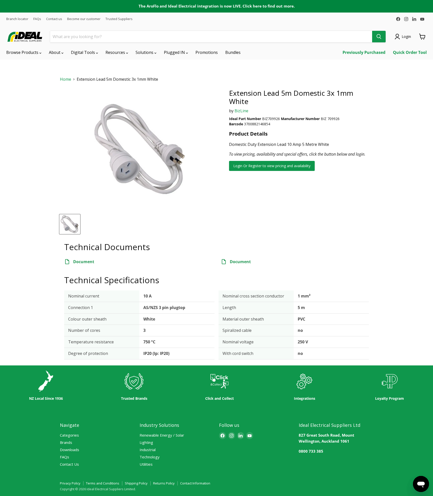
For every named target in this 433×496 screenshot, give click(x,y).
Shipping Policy (136, 483)
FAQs (37, 19)
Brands (66, 442)
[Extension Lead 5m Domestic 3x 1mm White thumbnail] (69, 224)
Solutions (145, 52)
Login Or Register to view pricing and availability (271, 165)
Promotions (206, 52)
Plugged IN (175, 52)
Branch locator (17, 19)
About (55, 52)
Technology (150, 456)
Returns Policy (164, 483)
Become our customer (83, 19)
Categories (69, 435)
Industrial (148, 449)
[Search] (379, 36)
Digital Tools (83, 52)
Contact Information (195, 483)
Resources (115, 52)
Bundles (233, 52)
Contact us (54, 19)
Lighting (146, 442)
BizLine (241, 111)
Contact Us (69, 464)
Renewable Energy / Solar (162, 435)
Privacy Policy (70, 483)
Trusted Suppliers (119, 19)
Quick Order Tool (410, 52)
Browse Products (22, 52)
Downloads (69, 449)
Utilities (146, 464)
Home (65, 79)
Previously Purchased (364, 52)
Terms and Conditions (102, 483)
